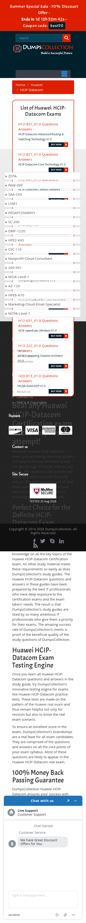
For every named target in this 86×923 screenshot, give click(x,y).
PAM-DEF (15, 185)
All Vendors (25, 356)
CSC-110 (14, 249)
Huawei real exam (49, 704)
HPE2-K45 (15, 240)
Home (20, 84)
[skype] (52, 541)
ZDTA (12, 176)
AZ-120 (13, 286)
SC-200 (13, 221)
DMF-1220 (16, 231)
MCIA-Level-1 (18, 276)
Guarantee (25, 361)
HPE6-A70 (15, 295)
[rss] (35, 545)
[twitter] (42, 541)
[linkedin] (61, 541)
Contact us (25, 397)
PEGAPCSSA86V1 (21, 212)
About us (24, 391)
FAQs (21, 386)
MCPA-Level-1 (18, 313)
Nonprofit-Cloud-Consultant (29, 258)
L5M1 (12, 203)
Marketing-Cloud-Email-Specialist (33, 304)
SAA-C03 (14, 194)
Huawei (37, 84)
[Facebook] (34, 541)
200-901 (14, 267)
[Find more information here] (43, 857)
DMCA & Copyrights (32, 402)
